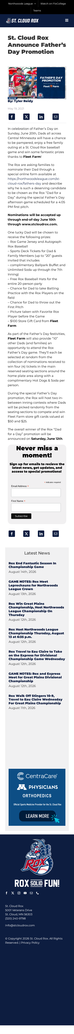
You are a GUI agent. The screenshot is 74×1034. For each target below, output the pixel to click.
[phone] (37, 893)
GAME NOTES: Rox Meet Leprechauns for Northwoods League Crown (33, 585)
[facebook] (6, 893)
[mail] (31, 893)
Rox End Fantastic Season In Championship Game (32, 565)
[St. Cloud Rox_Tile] (37, 770)
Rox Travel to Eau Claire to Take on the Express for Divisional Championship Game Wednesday (37, 655)
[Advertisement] (34, 747)
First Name (18, 501)
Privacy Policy (30, 942)
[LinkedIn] (41, 117)
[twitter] (12, 893)
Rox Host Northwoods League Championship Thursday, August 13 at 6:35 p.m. (36, 633)
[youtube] (25, 893)
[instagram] (19, 893)
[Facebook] (12, 117)
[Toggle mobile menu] (67, 20)
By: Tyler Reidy (20, 101)
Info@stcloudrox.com (20, 925)
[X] (26, 117)
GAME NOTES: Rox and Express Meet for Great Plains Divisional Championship (35, 677)
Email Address (20, 486)
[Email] (56, 117)
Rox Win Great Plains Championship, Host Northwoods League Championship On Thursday (36, 609)
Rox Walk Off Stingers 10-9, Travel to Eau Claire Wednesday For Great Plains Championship (35, 699)
